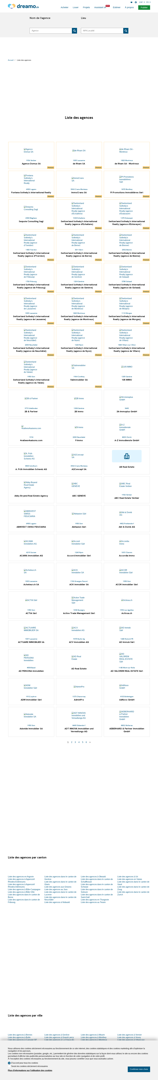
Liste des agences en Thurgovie (95, 900)
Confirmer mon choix (139, 1069)
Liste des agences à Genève (56, 1035)
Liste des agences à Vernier (129, 1035)
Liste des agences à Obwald (93, 877)
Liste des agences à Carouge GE (22, 1040)
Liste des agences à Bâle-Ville (21, 892)
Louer (76, 7)
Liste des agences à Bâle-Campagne (24, 889)
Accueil (10, 60)
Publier (144, 7)
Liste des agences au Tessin (93, 902)
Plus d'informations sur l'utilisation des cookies (30, 1070)
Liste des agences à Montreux (94, 1040)
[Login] (136, 2)
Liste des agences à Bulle (19, 1037)
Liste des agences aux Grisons (57, 887)
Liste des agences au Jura (55, 889)
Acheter (64, 7)
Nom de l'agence (40, 18)
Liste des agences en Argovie (21, 877)
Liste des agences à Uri (127, 877)
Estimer (116, 7)
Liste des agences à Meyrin (93, 1035)
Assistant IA (100, 7)
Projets (86, 7)
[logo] (23, 6)
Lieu (83, 18)
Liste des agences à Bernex (20, 1035)
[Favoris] (131, 2)
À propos (129, 7)
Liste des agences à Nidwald (57, 902)
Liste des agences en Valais (129, 879)
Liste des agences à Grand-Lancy (59, 1037)
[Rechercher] (74, 31)
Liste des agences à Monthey (93, 1037)
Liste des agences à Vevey (129, 1037)
